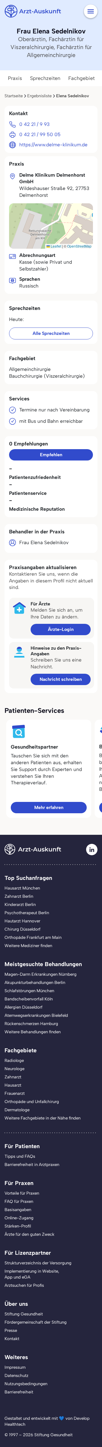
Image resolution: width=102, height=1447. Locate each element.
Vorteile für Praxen (22, 1193)
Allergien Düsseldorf (23, 1007)
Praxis (15, 78)
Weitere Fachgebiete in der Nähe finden (42, 1118)
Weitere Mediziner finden (28, 945)
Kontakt (12, 1338)
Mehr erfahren (48, 807)
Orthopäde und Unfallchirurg (32, 1101)
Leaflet (55, 246)
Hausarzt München (22, 888)
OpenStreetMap (79, 246)
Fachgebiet (81, 78)
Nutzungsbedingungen (26, 1383)
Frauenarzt (15, 1093)
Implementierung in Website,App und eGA (32, 1274)
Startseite (14, 95)
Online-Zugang (19, 1217)
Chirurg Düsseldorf (23, 929)
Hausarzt (13, 1085)
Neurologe (14, 1068)
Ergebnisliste (39, 95)
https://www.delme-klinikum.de (53, 144)
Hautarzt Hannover (22, 921)
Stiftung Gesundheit (24, 1314)
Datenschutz (16, 1375)
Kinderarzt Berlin (20, 904)
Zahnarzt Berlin (19, 896)
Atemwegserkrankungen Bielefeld (36, 1015)
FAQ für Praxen (19, 1201)
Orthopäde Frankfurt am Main (33, 937)
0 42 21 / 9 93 (34, 124)
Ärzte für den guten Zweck (29, 1234)
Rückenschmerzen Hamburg (31, 1023)
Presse (11, 1330)
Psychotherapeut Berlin (27, 912)
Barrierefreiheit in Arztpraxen (32, 1164)
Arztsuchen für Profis (24, 1285)
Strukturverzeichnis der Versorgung (38, 1263)
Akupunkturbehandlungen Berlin (35, 982)
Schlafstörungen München (29, 990)
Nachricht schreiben (61, 679)
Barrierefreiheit (19, 1392)
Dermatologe (17, 1109)
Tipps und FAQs (20, 1156)
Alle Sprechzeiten (51, 333)
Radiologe (14, 1060)
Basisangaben (18, 1209)
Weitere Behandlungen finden (33, 1031)
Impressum (15, 1367)
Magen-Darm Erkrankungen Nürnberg (40, 974)
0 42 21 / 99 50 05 (40, 134)
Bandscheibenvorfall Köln (29, 999)
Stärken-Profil (18, 1226)
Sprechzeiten (45, 78)
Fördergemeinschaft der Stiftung (36, 1322)
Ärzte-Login (61, 629)
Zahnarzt (13, 1077)
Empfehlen (51, 454)
